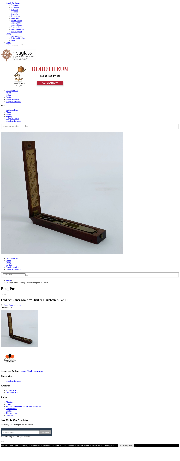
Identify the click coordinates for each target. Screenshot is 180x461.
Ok (120, 445)
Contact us (10, 415)
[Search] (27, 126)
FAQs (8, 404)
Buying (9, 97)
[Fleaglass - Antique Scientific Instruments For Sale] (18, 60)
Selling (8, 95)
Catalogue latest (12, 91)
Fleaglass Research (13, 102)
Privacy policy (128, 445)
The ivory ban (11, 413)
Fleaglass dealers (12, 99)
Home (8, 280)
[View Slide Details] (40, 86)
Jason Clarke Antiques (12, 305)
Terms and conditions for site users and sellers (23, 406)
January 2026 (11, 390)
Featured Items (11, 409)
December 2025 (12, 392)
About (8, 93)
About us (9, 402)
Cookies (9, 411)
